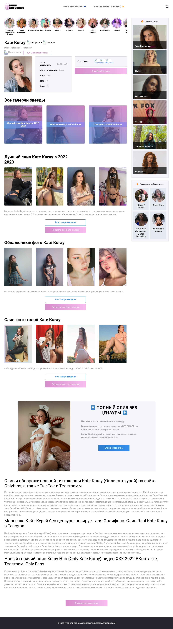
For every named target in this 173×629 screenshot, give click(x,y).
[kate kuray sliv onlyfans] (18, 186)
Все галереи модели (65, 222)
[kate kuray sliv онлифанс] (50, 186)
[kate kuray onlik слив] (50, 344)
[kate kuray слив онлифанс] (81, 186)
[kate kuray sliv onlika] (113, 267)
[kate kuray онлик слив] (81, 344)
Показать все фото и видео (65, 230)
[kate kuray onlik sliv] (18, 344)
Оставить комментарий (86, 603)
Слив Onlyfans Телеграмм (107, 6)
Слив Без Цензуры (101, 71)
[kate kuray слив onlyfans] (50, 267)
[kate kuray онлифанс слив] (113, 186)
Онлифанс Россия (73, 6)
